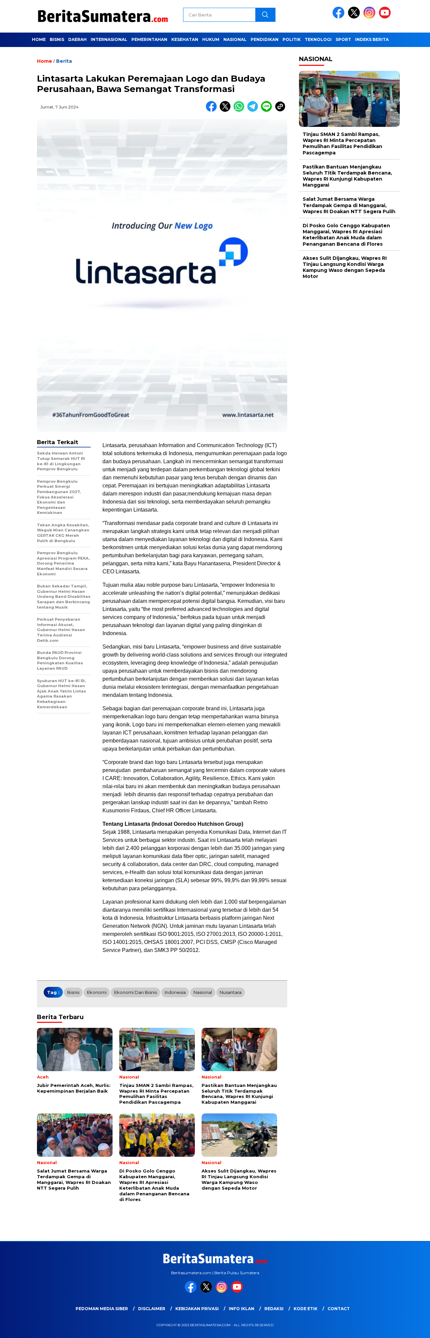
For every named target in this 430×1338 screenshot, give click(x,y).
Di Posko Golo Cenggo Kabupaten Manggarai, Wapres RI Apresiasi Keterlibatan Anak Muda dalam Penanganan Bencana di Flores (346, 235)
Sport (343, 39)
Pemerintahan (149, 39)
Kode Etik (305, 1308)
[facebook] (340, 16)
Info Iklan (241, 1308)
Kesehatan (184, 39)
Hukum (210, 39)
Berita (64, 61)
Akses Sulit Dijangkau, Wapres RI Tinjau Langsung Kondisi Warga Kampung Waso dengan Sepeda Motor (345, 267)
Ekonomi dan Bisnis (135, 992)
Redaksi (274, 1308)
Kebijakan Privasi (197, 1308)
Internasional (109, 39)
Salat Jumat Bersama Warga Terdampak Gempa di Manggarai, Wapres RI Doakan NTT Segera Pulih (349, 205)
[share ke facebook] (213, 110)
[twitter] (355, 16)
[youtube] (386, 16)
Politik (292, 39)
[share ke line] (268, 110)
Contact (339, 1308)
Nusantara (231, 992)
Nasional (235, 39)
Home (39, 39)
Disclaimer (151, 1308)
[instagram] (370, 16)
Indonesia (175, 992)
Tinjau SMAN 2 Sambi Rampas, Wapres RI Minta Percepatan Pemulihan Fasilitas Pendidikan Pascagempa (342, 143)
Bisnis (57, 39)
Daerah (77, 39)
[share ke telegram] (254, 110)
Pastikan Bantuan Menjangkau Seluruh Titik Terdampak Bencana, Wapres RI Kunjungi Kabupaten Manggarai (347, 176)
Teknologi (318, 39)
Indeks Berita (372, 39)
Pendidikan (264, 39)
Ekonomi (96, 992)
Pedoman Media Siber (102, 1308)
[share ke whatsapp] (240, 110)
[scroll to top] (411, 1327)
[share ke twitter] (226, 110)
